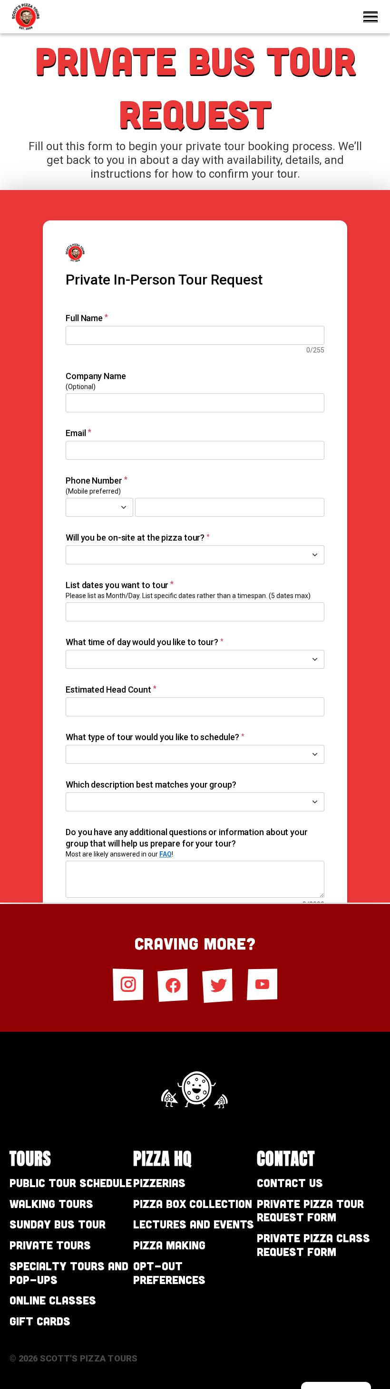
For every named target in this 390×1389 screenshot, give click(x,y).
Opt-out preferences (169, 1272)
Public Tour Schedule (71, 1182)
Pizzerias (159, 1182)
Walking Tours (51, 1203)
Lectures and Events (193, 1224)
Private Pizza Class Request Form (313, 1244)
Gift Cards (40, 1321)
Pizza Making (169, 1245)
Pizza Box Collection (192, 1203)
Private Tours (50, 1245)
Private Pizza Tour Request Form (310, 1210)
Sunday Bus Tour (58, 1224)
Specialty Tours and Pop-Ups (69, 1272)
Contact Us (290, 1182)
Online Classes (53, 1300)
